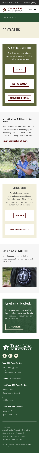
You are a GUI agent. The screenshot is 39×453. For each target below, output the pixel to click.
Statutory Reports (8, 433)
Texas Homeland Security (10, 436)
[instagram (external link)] (10, 356)
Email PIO (20, 215)
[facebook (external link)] (4, 356)
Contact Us (6, 427)
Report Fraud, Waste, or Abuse (12, 439)
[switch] (30, 2)
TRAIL (23, 436)
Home (4, 17)
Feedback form (14, 326)
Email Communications (20, 229)
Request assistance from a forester (14, 141)
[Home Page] (12, 9)
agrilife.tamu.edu (8, 414)
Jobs (4, 396)
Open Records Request (11, 393)
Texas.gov (19, 433)
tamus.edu (6, 411)
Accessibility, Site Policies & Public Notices (16, 430)
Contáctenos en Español (19, 98)
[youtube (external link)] (16, 356)
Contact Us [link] (12, 17)
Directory (19, 69)
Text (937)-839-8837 (19, 84)
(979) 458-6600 (14, 378)
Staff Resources (8, 400)
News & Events (7, 389)
